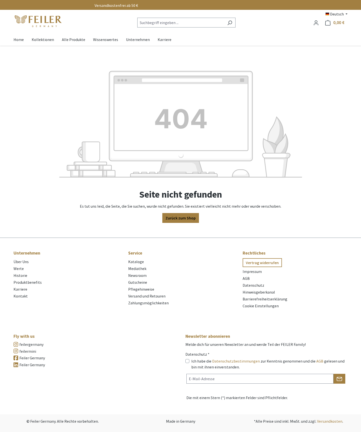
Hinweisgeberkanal (259, 292)
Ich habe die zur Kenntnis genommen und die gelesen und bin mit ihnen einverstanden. (268, 364)
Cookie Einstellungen (261, 305)
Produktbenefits (28, 282)
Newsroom (137, 275)
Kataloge (136, 261)
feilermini (27, 351)
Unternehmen (27, 253)
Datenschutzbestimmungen (236, 361)
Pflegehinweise (141, 289)
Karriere (20, 289)
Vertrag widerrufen (262, 262)
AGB (246, 278)
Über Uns (21, 261)
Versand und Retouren (147, 296)
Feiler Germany (32, 357)
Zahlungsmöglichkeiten (148, 302)
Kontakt (21, 296)
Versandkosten (329, 421)
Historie (20, 275)
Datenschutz (253, 285)
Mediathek (137, 268)
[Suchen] (230, 22)
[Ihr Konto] (316, 22)
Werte (19, 268)
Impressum (252, 271)
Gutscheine (137, 282)
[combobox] (180, 22)
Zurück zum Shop (181, 218)
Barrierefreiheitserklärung (265, 299)
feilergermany (31, 344)
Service (135, 253)
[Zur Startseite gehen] (38, 21)
